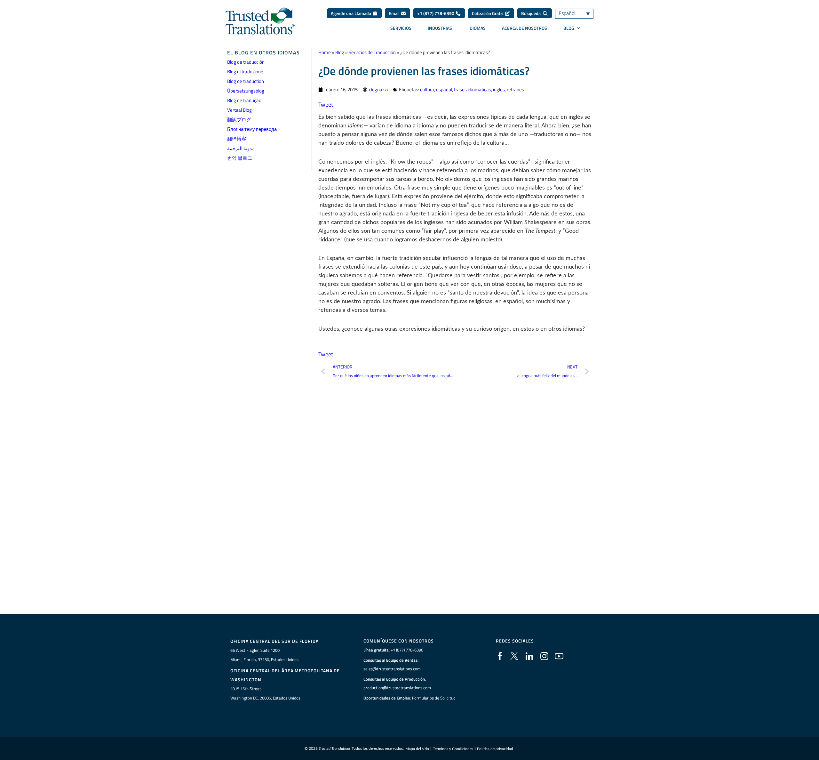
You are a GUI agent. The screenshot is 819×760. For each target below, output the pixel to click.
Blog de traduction (245, 81)
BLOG (568, 28)
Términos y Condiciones (453, 749)
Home (324, 52)
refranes (515, 89)
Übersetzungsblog (245, 90)
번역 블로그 (239, 158)
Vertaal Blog (239, 110)
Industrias (440, 28)
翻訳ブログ (239, 119)
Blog (339, 52)
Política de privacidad (495, 749)
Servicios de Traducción (372, 52)
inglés (499, 89)
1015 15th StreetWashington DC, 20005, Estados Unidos (265, 693)
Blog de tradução (244, 100)
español (444, 89)
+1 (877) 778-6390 (436, 13)
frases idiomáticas (472, 89)
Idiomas (477, 28)
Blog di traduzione (245, 71)
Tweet (325, 104)
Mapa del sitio (417, 749)
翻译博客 (236, 138)
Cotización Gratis (488, 13)
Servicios (400, 28)
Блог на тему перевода (252, 129)
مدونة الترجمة (241, 148)
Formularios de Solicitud (434, 698)
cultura (427, 89)
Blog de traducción (246, 62)
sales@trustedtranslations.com (392, 669)
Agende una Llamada (351, 13)
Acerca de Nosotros (524, 28)
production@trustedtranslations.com (397, 687)
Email (395, 13)
